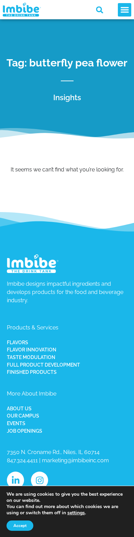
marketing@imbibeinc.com (75, 460)
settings (76, 513)
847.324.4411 (22, 460)
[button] (99, 10)
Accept (19, 525)
